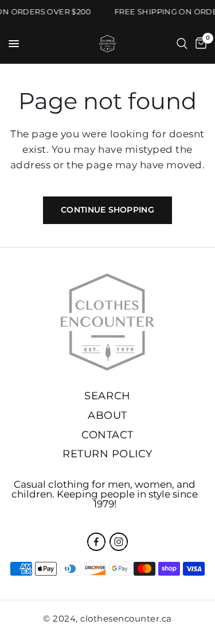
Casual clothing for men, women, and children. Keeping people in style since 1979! (104, 494)
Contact (107, 435)
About (107, 415)
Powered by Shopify (161, 544)
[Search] (182, 44)
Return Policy (107, 454)
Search (107, 396)
